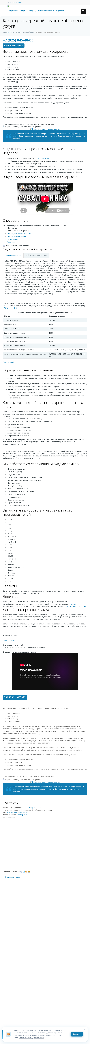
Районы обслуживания (36, 255)
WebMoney (12, 242)
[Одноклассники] (26, 871)
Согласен (76, 1034)
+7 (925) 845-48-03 (16, 2)
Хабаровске (23, 815)
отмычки (72, 604)
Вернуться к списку (13, 877)
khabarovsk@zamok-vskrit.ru (18, 812)
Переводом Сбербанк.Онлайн (19, 233)
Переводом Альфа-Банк (17, 236)
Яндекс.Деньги (13, 239)
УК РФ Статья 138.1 (71, 606)
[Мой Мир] (29, 871)
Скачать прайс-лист (11, 362)
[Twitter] (24, 871)
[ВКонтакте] (21, 871)
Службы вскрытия (13, 255)
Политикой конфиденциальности (31, 1038)
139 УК (83, 606)
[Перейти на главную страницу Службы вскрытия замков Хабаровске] (35, 10)
